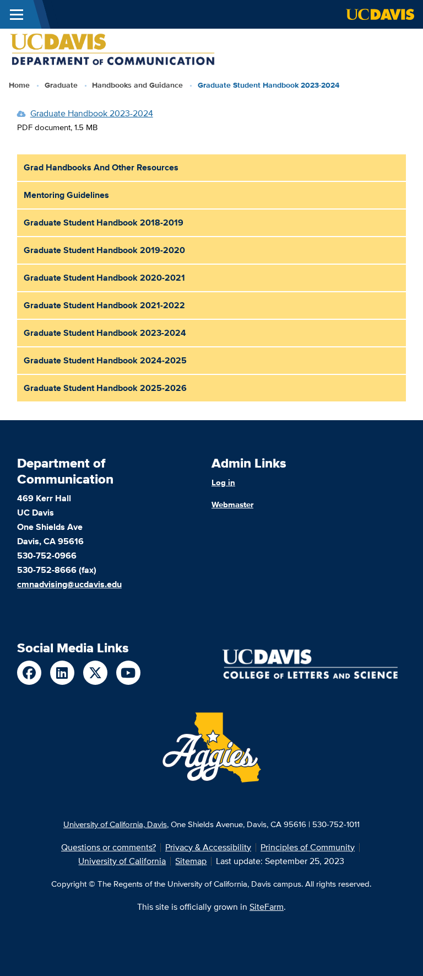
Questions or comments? (108, 847)
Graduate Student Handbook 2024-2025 (105, 360)
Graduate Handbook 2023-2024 (91, 113)
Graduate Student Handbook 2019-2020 (104, 250)
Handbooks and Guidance (137, 84)
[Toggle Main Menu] (16, 14)
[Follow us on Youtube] (128, 673)
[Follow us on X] (95, 673)
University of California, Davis (115, 824)
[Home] (112, 48)
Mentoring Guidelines (66, 195)
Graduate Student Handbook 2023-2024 (105, 332)
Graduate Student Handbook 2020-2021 (104, 277)
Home (19, 84)
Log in (223, 482)
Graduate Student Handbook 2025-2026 (105, 388)
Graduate (61, 84)
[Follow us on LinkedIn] (62, 673)
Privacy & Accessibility (208, 847)
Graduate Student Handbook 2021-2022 (104, 305)
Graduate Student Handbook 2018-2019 (103, 222)
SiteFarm (267, 906)
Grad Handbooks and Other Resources (101, 167)
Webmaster (232, 504)
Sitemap (191, 861)
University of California (122, 861)
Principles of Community (308, 847)
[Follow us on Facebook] (29, 673)
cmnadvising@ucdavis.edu (69, 584)
